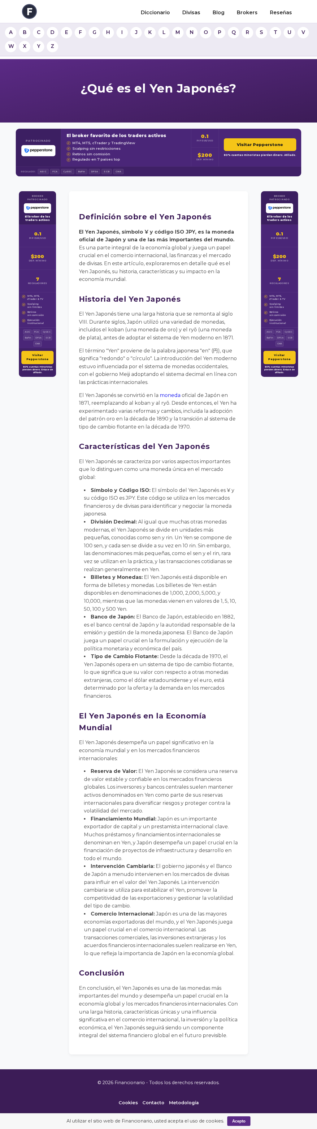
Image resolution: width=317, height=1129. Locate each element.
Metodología (184, 1102)
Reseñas (281, 12)
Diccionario (155, 12)
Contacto (153, 1102)
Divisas (191, 12)
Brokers (247, 12)
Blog (218, 12)
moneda (170, 395)
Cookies (128, 1102)
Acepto (238, 1121)
